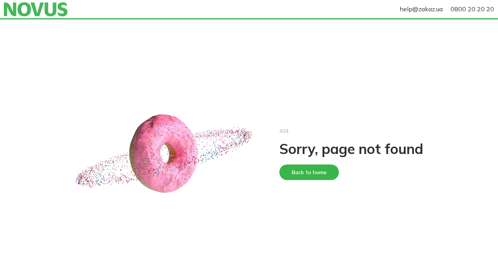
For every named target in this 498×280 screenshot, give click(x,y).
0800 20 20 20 (472, 9)
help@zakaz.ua (421, 9)
